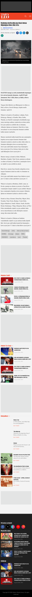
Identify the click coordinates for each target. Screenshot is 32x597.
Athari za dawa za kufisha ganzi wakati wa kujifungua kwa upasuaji (22, 553)
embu (13, 230)
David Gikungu (6, 230)
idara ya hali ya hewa (22, 230)
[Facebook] (17, 33)
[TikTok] (13, 527)
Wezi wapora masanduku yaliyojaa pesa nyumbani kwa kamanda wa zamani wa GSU (21, 535)
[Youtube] (18, 527)
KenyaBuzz (4, 416)
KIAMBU (4, 234)
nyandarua (13, 237)
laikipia (17, 234)
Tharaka (25, 237)
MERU (23, 234)
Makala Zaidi (5, 275)
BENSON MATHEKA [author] (8, 28)
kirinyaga (10, 234)
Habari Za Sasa (6, 346)
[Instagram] (23, 526)
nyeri (19, 237)
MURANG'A (5, 237)
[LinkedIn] (24, 33)
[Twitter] (7, 526)
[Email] (27, 33)
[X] (20, 33)
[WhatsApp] (2, 35)
